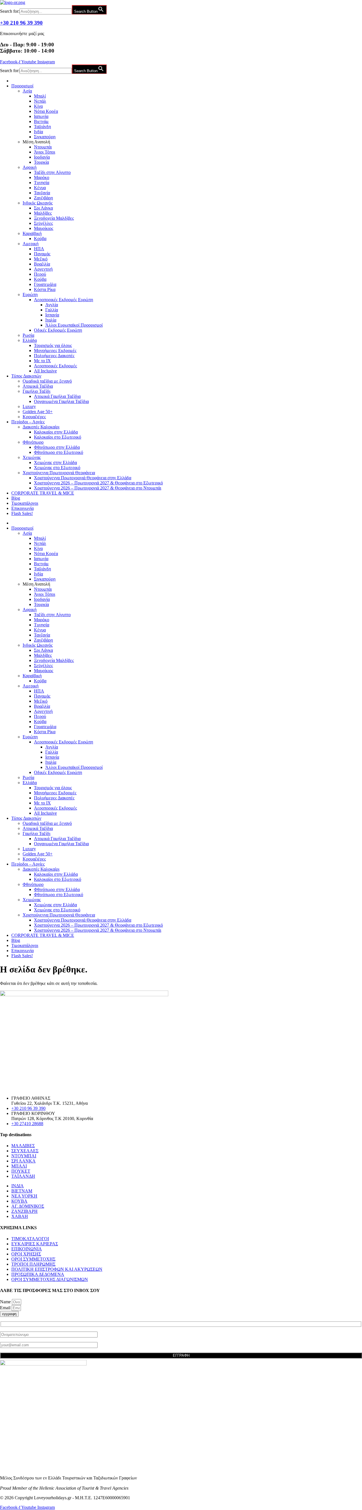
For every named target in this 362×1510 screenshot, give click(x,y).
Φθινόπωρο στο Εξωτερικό (58, 452)
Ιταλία (50, 320)
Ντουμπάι (43, 146)
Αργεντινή (43, 269)
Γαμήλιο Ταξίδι (36, 391)
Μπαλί (40, 96)
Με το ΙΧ (42, 360)
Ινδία (38, 131)
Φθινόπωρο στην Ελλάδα (57, 447)
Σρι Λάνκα (43, 208)
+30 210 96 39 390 (21, 23)
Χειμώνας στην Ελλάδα (55, 462)
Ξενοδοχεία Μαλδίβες (54, 218)
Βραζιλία (42, 264)
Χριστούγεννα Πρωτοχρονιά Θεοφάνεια (59, 472)
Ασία (27, 91)
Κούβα (40, 238)
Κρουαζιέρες (34, 416)
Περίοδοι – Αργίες (28, 421)
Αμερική (30, 243)
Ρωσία (28, 335)
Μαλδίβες (43, 213)
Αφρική (29, 167)
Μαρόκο (41, 177)
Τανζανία (42, 192)
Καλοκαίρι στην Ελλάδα (56, 432)
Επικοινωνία (22, 508)
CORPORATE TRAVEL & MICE (42, 493)
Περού (40, 274)
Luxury (29, 406)
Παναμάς (42, 253)
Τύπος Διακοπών (26, 376)
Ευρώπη (30, 294)
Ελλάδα (30, 340)
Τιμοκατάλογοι (24, 503)
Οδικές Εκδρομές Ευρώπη (58, 330)
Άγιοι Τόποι (44, 152)
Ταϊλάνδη (42, 126)
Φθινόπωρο (33, 442)
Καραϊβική (32, 233)
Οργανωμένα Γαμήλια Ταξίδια (61, 401)
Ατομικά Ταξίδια (38, 386)
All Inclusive (45, 370)
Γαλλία (51, 309)
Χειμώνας (32, 457)
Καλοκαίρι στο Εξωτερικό (57, 437)
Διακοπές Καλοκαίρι (41, 426)
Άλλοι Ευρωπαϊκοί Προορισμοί (74, 325)
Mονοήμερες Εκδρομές (55, 350)
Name (6, 1301)
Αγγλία (51, 304)
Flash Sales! (22, 513)
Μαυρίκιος (43, 228)
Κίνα (38, 106)
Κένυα (40, 187)
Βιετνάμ (41, 121)
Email (6, 1307)
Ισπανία (52, 314)
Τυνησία (41, 182)
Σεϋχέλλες (43, 223)
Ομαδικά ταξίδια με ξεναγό (47, 381)
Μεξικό (41, 258)
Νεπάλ (40, 101)
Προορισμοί (22, 85)
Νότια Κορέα (46, 111)
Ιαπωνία (41, 116)
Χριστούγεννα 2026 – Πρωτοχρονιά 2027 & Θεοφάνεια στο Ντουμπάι (97, 488)
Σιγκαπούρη (44, 136)
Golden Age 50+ (38, 411)
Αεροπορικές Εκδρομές (55, 365)
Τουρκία (41, 162)
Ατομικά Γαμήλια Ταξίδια (57, 396)
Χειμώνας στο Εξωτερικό (57, 467)
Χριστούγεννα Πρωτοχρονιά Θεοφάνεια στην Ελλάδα (82, 477)
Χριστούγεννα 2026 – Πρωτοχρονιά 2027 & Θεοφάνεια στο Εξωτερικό (98, 482)
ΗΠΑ (39, 248)
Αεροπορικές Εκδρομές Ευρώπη (63, 299)
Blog (15, 498)
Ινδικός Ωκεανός (38, 202)
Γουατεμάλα (45, 284)
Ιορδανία (42, 157)
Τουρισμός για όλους (53, 345)
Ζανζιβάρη (43, 197)
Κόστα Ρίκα (44, 289)
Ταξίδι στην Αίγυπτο (52, 172)
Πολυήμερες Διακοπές (54, 355)
